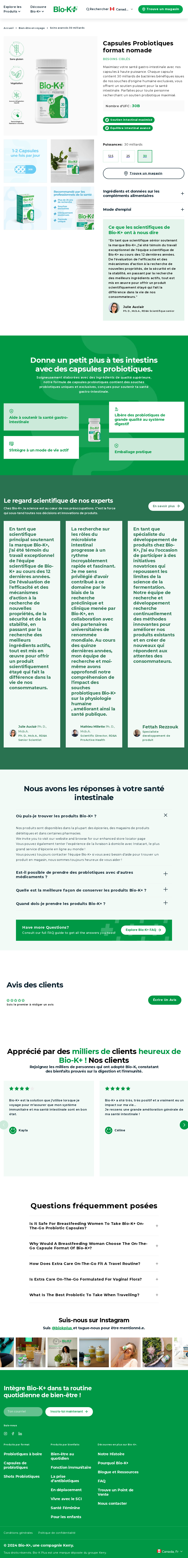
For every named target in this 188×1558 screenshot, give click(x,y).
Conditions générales (18, 1532)
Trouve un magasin (163, 9)
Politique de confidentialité (57, 1532)
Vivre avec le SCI (66, 1499)
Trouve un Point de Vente (115, 1492)
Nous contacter (112, 1503)
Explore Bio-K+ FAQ (141, 930)
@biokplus (62, 1328)
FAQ (102, 1481)
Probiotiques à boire (23, 1454)
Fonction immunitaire (71, 1467)
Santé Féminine (65, 1508)
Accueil (9, 28)
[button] (94, 9)
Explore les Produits (13, 9)
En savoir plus (164, 506)
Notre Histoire (111, 1454)
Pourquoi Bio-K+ (113, 1463)
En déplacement (66, 1490)
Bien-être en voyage (32, 28)
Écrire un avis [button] (164, 1000)
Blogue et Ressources (118, 1472)
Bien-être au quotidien (62, 1456)
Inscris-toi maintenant (66, 1411)
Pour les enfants (66, 1517)
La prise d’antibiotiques (65, 1478)
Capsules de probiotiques (16, 1465)
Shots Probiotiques (22, 1476)
